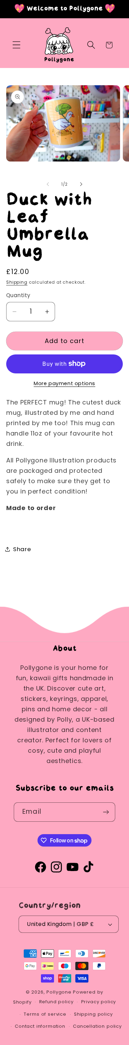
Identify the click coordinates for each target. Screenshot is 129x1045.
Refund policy (56, 1001)
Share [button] (22, 549)
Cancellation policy (97, 1026)
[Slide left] (47, 184)
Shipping (17, 282)
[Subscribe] (106, 812)
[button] (17, 45)
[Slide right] (81, 184)
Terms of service (45, 1014)
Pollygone (59, 992)
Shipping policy (93, 1014)
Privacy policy (98, 1001)
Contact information (40, 1026)
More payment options (64, 383)
